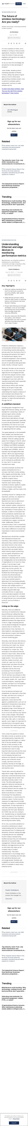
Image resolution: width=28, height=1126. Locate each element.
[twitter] (14, 43)
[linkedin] (11, 43)
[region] (14, 1119)
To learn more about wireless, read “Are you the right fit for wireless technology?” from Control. (13, 91)
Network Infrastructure (9, 12)
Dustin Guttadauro (14, 269)
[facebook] (8, 43)
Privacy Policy (16, 1118)
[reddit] (16, 43)
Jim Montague (14, 32)
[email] (19, 43)
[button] (3, 4)
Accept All (14, 1122)
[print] (25, 43)
